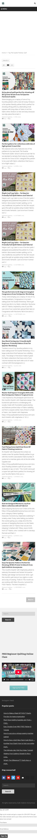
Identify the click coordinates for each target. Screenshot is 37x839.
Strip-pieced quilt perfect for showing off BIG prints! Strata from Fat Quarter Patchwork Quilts (18, 94)
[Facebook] (4, 777)
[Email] (23, 777)
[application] (18, 672)
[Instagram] (27, 777)
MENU (5, 9)
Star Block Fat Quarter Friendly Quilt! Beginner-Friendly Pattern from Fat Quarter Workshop (16, 343)
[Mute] (30, 680)
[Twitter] (13, 777)
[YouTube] (8, 777)
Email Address (4, 829)
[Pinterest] (18, 777)
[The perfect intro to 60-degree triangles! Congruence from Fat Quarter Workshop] (18, 280)
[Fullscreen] (33, 680)
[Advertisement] (18, 30)
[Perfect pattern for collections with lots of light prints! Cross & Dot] (18, 132)
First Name (3, 822)
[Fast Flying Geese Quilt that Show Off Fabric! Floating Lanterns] (18, 435)
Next (30, 600)
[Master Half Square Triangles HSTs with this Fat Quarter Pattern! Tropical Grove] (18, 381)
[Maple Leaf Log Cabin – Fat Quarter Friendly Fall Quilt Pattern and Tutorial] (18, 181)
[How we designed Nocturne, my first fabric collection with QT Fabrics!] (18, 492)
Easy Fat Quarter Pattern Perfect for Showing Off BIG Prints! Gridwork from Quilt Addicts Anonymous (17, 565)
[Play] (4, 680)
